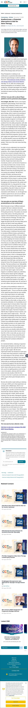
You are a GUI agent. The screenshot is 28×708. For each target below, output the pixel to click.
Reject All (16, 701)
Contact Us (14, 661)
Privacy (14, 665)
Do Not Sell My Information (14, 664)
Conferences (7, 13)
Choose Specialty (12, 5)
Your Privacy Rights (14, 667)
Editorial (14, 659)
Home (2, 13)
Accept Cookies (15, 705)
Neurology (4, 472)
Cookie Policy (11, 695)
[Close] (25, 683)
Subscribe (21, 461)
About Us (14, 657)
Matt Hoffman (6, 586)
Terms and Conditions (14, 662)
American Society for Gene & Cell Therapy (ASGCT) (13, 475)
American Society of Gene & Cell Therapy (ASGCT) (13, 477)
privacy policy (4, 465)
